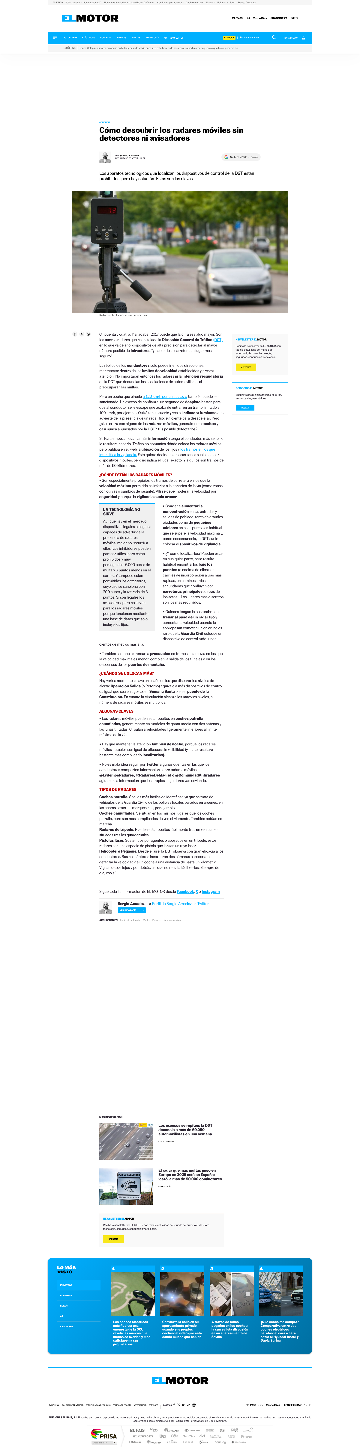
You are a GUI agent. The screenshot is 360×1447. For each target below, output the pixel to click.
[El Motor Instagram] (183, 1405)
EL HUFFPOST (67, 1295)
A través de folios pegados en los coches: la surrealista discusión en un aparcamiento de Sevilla (230, 1329)
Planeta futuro (230, 1436)
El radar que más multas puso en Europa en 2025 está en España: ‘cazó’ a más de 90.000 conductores (190, 1174)
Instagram (211, 891)
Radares (156, 920)
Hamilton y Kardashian (116, 2)
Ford (232, 2)
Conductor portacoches (170, 2)
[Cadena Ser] (294, 18)
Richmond (134, 1442)
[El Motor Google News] (194, 1405)
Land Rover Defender (142, 2)
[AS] (248, 18)
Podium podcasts (171, 1442)
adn (233, 1430)
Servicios (229, 38)
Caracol (246, 1430)
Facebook (185, 891)
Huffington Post (142, 1436)
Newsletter (176, 38)
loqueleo (220, 1442)
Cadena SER (208, 1430)
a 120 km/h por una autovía (165, 396)
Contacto (153, 1405)
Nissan (210, 2)
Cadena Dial (202, 1436)
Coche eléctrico (194, 2)
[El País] (237, 18)
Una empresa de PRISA (103, 1433)
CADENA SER (66, 1326)
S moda (203, 1442)
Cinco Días (188, 1436)
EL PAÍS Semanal (216, 1436)
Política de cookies (122, 1405)
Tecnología (152, 38)
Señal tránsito (72, 2)
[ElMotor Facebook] (174, 1405)
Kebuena (243, 1436)
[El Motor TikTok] (188, 1405)
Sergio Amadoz (129, 155)
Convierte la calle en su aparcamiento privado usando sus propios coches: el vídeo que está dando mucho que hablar (182, 1329)
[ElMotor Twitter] (178, 1405)
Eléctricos (88, 38)
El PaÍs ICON (187, 1442)
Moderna (153, 1442)
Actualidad (70, 38)
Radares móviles (172, 920)
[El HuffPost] (279, 18)
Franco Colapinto (247, 2)
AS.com (220, 1430)
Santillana (172, 1430)
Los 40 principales (155, 1430)
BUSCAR (245, 408)
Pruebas (121, 38)
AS (61, 1316)
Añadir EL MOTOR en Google (244, 157)
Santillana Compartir (192, 1430)
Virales (136, 38)
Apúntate (113, 1239)
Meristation (238, 1442)
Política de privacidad (72, 1405)
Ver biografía (128, 910)
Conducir (105, 38)
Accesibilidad (140, 1405)
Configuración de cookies (98, 1405)
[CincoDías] (260, 18)
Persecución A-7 (92, 2)
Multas (146, 920)
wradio (173, 1436)
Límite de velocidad (130, 920)
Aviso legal (54, 1405)
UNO (163, 1436)
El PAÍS (137, 1430)
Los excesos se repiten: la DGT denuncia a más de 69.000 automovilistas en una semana (185, 1129)
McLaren (222, 2)
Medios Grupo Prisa (103, 1442)
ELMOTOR (66, 1285)
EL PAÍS (64, 1305)
